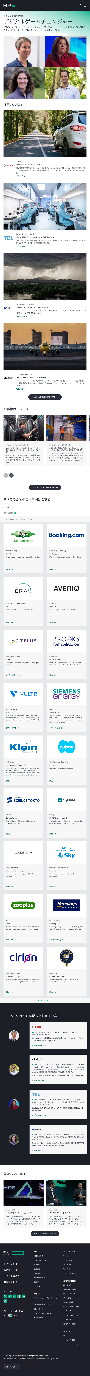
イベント (65, 1256)
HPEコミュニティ (68, 1311)
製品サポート (38, 1309)
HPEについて (38, 1256)
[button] (80, 5)
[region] (45, 440)
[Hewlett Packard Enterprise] (9, 5)
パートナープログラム (70, 1344)
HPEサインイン (67, 1319)
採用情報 (37, 1264)
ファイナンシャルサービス (71, 1306)
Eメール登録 (66, 1298)
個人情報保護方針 (10, 1359)
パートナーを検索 (68, 1340)
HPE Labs (37, 1273)
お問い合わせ (67, 1285)
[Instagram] (10, 1296)
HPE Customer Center (70, 1315)
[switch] (9, 1315)
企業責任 (37, 1269)
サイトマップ (57, 1359)
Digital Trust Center (69, 1289)
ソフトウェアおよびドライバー (45, 1313)
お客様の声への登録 (69, 1324)
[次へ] (11, 475)
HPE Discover (67, 1260)
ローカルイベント (68, 1264)
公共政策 (37, 1286)
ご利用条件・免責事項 (26, 1359)
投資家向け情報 (39, 1277)
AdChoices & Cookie (43, 1359)
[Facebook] (19, 1296)
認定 (64, 1335)
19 (54, 1000)
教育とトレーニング (69, 1293)
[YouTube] (23, 1296)
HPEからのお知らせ (69, 1273)
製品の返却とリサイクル (42, 1304)
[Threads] (14, 1296)
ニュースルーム (67, 1269)
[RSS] (5, 1301)
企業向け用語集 (67, 1302)
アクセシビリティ (40, 1260)
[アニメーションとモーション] (10, 1315)
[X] (5, 1296)
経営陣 (36, 1282)
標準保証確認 (38, 1317)
